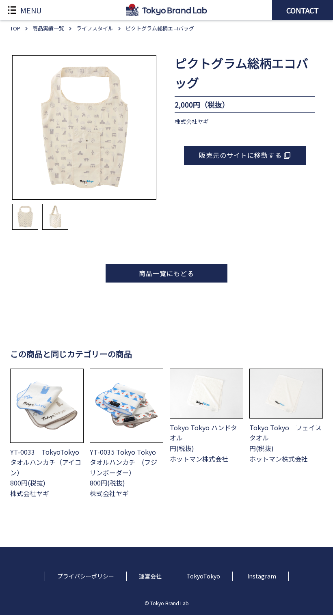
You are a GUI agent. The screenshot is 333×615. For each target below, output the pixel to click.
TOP (15, 28)
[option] (84, 127)
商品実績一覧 (48, 28)
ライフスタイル (94, 28)
